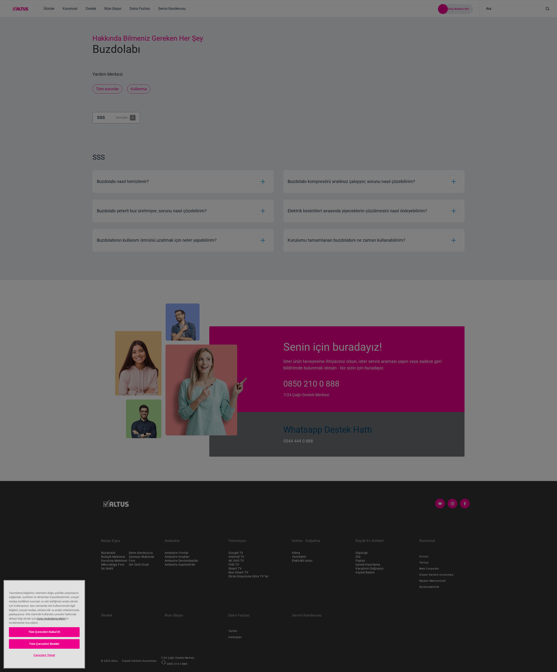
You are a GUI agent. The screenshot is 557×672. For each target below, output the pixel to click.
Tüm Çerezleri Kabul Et (44, 631)
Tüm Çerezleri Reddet (44, 643)
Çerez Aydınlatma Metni (51, 618)
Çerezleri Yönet (44, 655)
